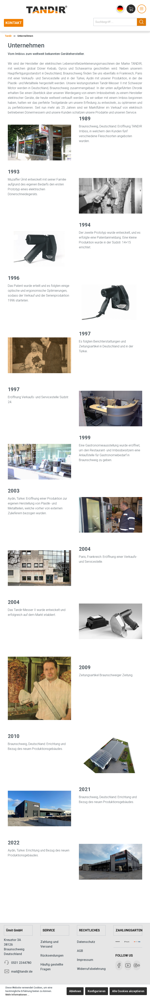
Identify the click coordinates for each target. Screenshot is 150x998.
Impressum (85, 960)
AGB (80, 951)
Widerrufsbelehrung (91, 969)
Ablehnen (75, 991)
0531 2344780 (21, 963)
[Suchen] (141, 22)
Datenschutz (86, 942)
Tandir (8, 36)
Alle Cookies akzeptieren (128, 991)
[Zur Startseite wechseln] (55, 9)
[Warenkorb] (131, 8)
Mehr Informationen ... (17, 994)
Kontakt (13, 23)
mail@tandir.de (21, 971)
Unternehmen (25, 36)
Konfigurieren (96, 991)
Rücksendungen (51, 955)
